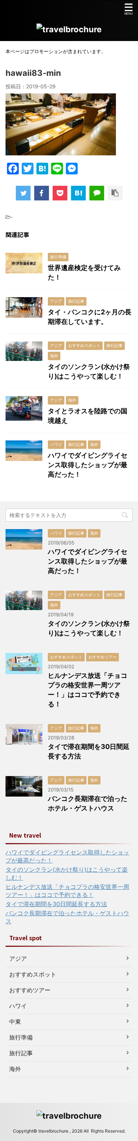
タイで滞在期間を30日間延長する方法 (56, 904)
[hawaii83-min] (78, 193)
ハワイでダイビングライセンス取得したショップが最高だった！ (87, 464)
